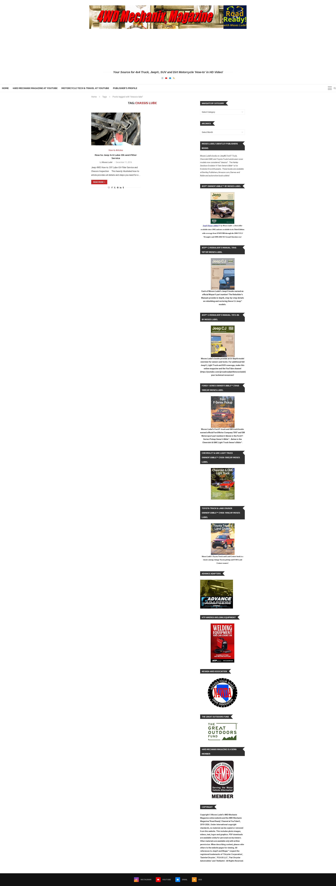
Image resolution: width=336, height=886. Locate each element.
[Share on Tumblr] (123, 188)
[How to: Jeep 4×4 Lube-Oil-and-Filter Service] (115, 129)
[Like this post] (109, 188)
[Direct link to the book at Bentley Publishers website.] (222, 194)
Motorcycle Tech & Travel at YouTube (85, 88)
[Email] (170, 78)
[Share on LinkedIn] (120, 188)
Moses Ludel (107, 162)
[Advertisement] (168, 49)
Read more (98, 182)
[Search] (334, 88)
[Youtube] (166, 78)
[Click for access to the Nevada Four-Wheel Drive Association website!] (222, 679)
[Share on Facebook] (111, 188)
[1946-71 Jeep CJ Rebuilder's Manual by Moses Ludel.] (223, 260)
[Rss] (174, 78)
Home (5, 88)
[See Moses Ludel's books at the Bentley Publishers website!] (223, 398)
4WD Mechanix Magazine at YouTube (35, 88)
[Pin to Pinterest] (118, 188)
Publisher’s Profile (125, 88)
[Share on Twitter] (115, 187)
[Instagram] (162, 78)
